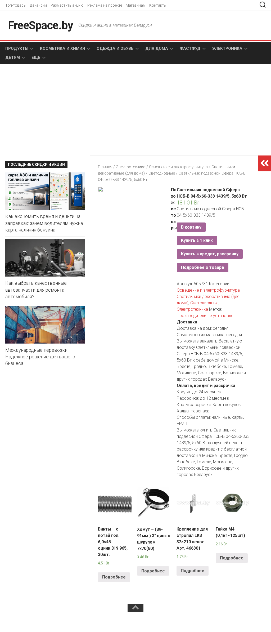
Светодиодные (161, 173)
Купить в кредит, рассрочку (209, 253)
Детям (12, 57)
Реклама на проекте (104, 5)
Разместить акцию (67, 5)
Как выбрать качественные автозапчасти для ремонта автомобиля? (36, 289)
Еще (35, 57)
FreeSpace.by (40, 25)
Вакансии (38, 5)
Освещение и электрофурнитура (178, 166)
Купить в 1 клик (197, 240)
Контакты (157, 5)
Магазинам (136, 5)
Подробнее (114, 577)
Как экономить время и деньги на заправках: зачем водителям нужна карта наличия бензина (44, 222)
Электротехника (130, 166)
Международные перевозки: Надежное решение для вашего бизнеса (40, 356)
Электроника (227, 48)
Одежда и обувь (115, 48)
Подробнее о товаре (202, 267)
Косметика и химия (62, 48)
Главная (105, 166)
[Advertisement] (45, 110)
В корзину (191, 227)
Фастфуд (190, 48)
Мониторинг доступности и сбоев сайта (45, 620)
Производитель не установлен (206, 315)
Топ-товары (15, 5)
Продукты (16, 48)
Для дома (156, 48)
